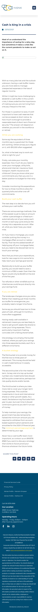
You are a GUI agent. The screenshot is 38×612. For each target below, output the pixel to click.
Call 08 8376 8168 (8, 503)
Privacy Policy (8, 487)
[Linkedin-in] (8, 526)
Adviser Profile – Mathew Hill (13, 496)
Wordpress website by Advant (19, 607)
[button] (34, 8)
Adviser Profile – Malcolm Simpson (15, 491)
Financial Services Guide (12, 482)
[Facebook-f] (3, 526)
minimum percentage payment (19, 428)
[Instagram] (13, 526)
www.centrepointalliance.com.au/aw (21, 550)
